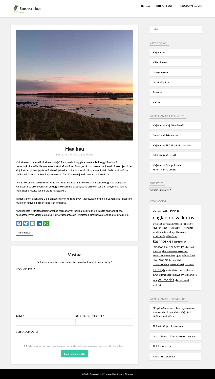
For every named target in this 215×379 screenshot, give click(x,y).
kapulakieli (188, 223)
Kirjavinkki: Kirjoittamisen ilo (169, 125)
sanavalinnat (177, 264)
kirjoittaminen (178, 231)
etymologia (167, 224)
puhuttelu (177, 260)
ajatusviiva (158, 211)
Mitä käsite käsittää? (164, 155)
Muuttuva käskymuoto (165, 135)
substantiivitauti (172, 270)
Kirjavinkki (159, 52)
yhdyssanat (182, 280)
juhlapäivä (177, 223)
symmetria (158, 275)
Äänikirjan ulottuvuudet (171, 326)
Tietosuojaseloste (190, 6)
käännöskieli (163, 241)
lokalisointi (190, 247)
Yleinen (157, 102)
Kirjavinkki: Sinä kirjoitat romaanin (172, 145)
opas (178, 255)
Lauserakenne (160, 72)
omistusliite (170, 256)
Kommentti (25, 269)
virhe (155, 280)
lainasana (159, 247)
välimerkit (166, 279)
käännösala (171, 236)
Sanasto (157, 92)
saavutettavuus (161, 264)
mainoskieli (175, 251)
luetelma (157, 251)
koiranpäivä (24, 232)
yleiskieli (157, 285)
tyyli (183, 275)
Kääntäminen (160, 62)
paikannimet (188, 255)
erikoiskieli (157, 224)
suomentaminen (187, 270)
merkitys (184, 251)
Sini (155, 326)
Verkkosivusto (27, 331)
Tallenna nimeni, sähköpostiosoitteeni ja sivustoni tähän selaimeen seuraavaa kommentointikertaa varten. (75, 346)
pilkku (155, 260)
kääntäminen (180, 242)
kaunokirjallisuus (160, 228)
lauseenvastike (174, 247)
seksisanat (189, 264)
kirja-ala (166, 232)
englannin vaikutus (173, 217)
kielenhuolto (174, 228)
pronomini (165, 260)
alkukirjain (171, 211)
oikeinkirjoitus (159, 256)
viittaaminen (191, 275)
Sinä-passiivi (165, 346)
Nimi (20, 316)
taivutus (167, 275)
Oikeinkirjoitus (161, 82)
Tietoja (145, 6)
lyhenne (166, 251)
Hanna (89, 154)
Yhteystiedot (164, 6)
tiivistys (175, 274)
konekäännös (159, 236)
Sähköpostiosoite (89, 316)
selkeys (159, 269)
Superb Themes (124, 374)
